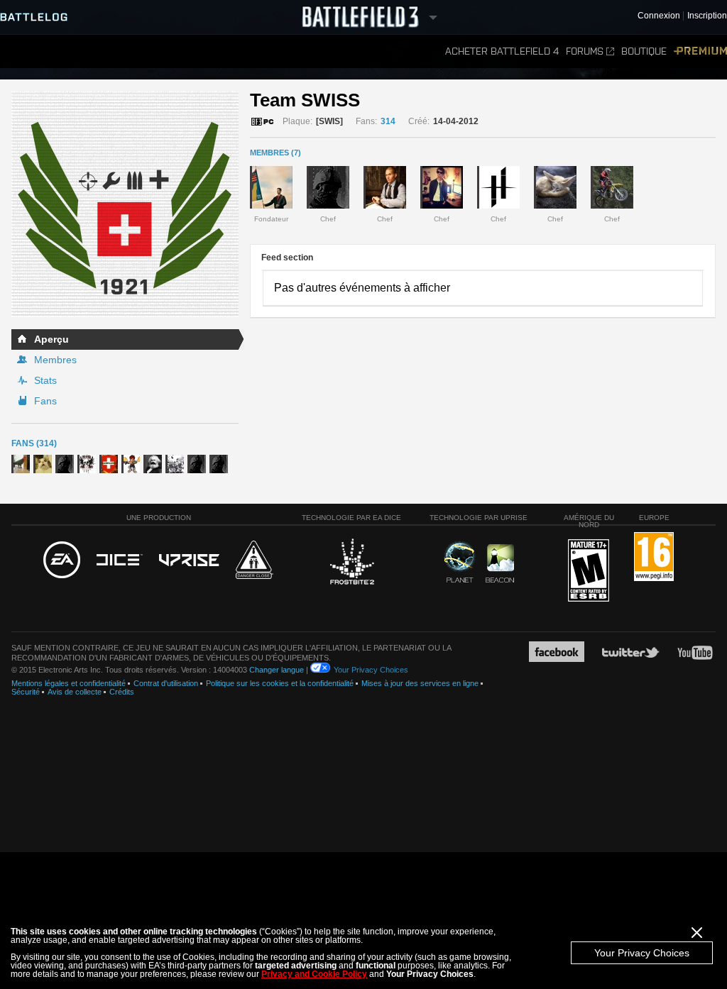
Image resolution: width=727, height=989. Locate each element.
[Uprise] (189, 561)
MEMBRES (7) (275, 152)
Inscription (707, 16)
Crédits (121, 691)
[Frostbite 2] (351, 563)
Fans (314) (34, 443)
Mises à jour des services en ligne (420, 683)
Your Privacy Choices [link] (371, 669)
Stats (45, 380)
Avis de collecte (75, 691)
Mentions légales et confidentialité (68, 683)
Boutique (644, 51)
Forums (584, 51)
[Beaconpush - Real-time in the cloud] (500, 564)
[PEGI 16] (654, 557)
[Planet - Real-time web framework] (459, 562)
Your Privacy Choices (641, 952)
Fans (45, 401)
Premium (700, 51)
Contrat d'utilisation (165, 683)
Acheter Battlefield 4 (502, 51)
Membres (55, 359)
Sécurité (25, 691)
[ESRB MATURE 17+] (588, 571)
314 (388, 121)
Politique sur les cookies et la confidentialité (280, 683)
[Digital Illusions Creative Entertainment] (120, 560)
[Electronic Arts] (61, 560)
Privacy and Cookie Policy (314, 974)
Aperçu (51, 339)
